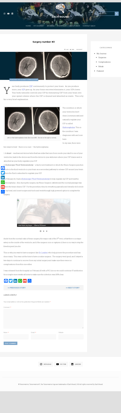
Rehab (101, 67)
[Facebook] (2, 168)
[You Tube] (8, 14)
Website (60, 352)
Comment (7, 326)
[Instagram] (4, 14)
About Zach (74, 26)
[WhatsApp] (2, 182)
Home (28, 26)
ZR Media (50, 26)
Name (6, 352)
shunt (9, 153)
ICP (23, 89)
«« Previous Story (17, 307)
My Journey (39, 26)
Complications (33, 79)
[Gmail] (2, 187)
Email (33, 352)
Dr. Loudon (43, 272)
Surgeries (13, 79)
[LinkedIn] (12, 14)
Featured (100, 71)
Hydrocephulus (69, 127)
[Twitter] (2, 172)
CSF (31, 86)
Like (67, 49)
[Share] (2, 191)
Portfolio (62, 26)
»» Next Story (72, 307)
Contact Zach (89, 26)
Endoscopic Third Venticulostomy (19, 165)
